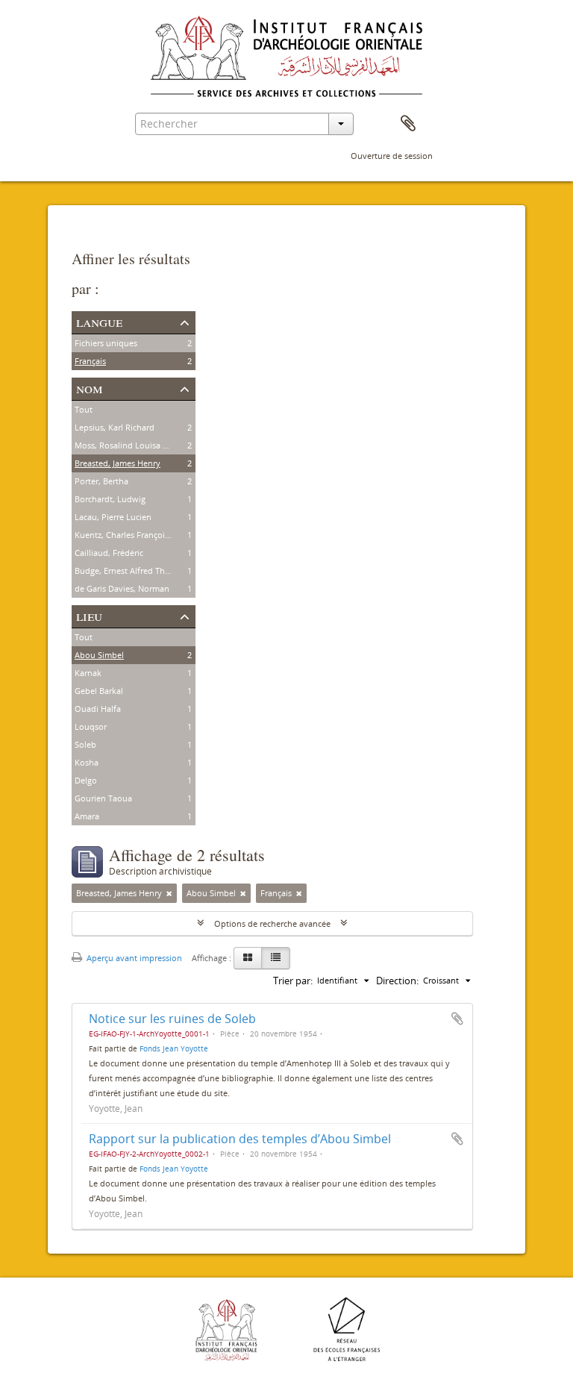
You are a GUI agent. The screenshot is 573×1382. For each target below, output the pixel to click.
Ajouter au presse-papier (457, 1018)
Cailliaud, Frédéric (109, 552)
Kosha (86, 762)
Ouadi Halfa (98, 708)
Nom (89, 388)
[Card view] (248, 958)
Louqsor (91, 726)
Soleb (85, 744)
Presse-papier (408, 124)
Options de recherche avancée (272, 923)
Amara (87, 816)
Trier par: (293, 980)
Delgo (86, 780)
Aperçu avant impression (133, 957)
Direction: (397, 980)
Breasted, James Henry (117, 463)
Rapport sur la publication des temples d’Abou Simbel (240, 1139)
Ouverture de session (392, 155)
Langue (99, 321)
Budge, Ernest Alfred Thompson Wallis (148, 570)
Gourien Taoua (103, 798)
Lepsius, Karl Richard (114, 427)
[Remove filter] (169, 893)
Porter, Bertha (101, 481)
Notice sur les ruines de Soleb (172, 1018)
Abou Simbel (99, 654)
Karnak (88, 672)
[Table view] (275, 958)
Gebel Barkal (99, 690)
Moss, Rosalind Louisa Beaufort (135, 445)
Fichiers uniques (106, 342)
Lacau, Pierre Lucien (113, 516)
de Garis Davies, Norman (122, 588)
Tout (84, 409)
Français (90, 360)
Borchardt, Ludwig (110, 498)
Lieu (89, 615)
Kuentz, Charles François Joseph (136, 534)
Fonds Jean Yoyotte (174, 1048)
